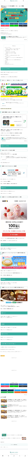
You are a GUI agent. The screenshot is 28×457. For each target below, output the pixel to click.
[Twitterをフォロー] (20, 390)
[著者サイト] (7, 390)
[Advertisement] (14, 363)
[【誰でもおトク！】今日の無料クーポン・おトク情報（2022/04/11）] (17, 253)
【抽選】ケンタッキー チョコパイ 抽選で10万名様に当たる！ (13, 59)
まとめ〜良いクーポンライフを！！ (9, 64)
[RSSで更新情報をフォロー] (20, 392)
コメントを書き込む (14, 444)
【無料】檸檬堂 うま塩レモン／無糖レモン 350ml (12, 49)
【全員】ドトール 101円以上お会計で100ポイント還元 (12, 55)
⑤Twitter (6, 58)
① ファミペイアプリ (7, 47)
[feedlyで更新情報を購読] (7, 392)
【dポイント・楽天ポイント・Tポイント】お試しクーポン (13, 48)
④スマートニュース (7, 56)
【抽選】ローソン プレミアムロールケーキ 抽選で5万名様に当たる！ (14, 57)
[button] (26, 216)
